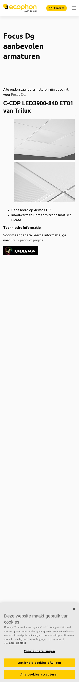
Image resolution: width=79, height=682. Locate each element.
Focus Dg (18, 94)
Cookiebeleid (17, 643)
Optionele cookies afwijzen (39, 663)
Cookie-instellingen (39, 651)
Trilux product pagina (27, 240)
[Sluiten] (74, 609)
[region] (39, 642)
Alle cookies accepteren (39, 674)
